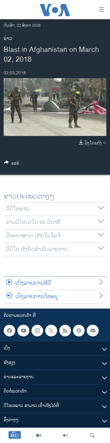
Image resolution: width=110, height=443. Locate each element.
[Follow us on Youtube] (23, 330)
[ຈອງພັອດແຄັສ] (92, 330)
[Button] (11, 164)
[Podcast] (79, 330)
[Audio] (65, 435)
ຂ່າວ (8, 39)
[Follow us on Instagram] (37, 330)
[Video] (38, 435)
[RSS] (65, 330)
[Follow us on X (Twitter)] (51, 330)
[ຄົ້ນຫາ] (92, 435)
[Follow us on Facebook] (9, 330)
